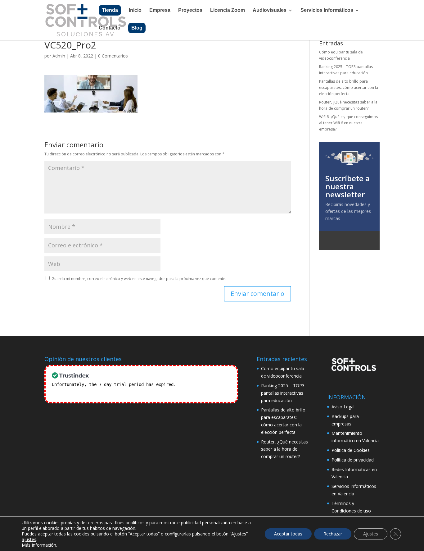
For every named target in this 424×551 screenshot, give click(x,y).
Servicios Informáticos (326, 10)
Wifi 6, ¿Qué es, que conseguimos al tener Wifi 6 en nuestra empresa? (348, 123)
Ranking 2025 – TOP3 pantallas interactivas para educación (282, 393)
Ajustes (370, 534)
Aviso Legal (343, 407)
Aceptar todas (288, 534)
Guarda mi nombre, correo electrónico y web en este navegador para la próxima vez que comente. (139, 278)
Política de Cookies (351, 450)
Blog (136, 27)
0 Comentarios (113, 56)
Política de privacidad (353, 460)
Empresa (159, 10)
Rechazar (332, 534)
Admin (58, 56)
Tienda (110, 10)
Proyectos (190, 10)
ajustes (29, 539)
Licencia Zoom (227, 10)
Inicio (135, 10)
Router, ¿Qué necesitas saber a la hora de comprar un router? (284, 449)
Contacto (109, 28)
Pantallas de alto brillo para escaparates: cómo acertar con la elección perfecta (348, 88)
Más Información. (39, 545)
